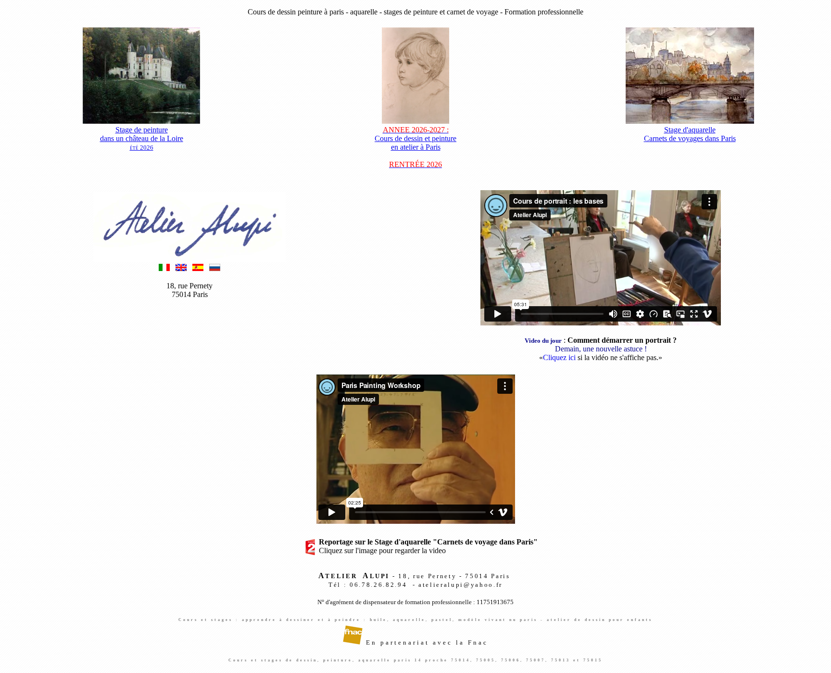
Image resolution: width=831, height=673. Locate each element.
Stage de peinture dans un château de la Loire (141, 138)
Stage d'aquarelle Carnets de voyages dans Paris (690, 134)
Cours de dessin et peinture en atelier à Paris (415, 147)
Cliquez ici (559, 357)
